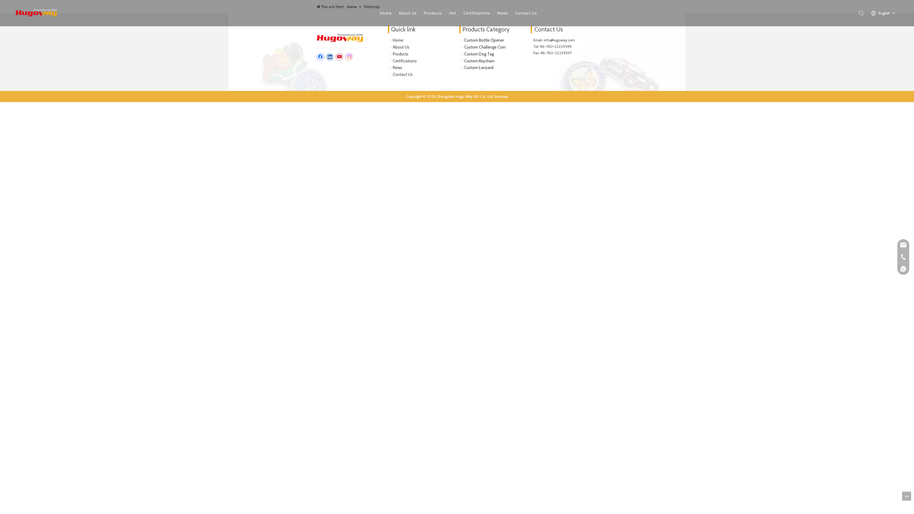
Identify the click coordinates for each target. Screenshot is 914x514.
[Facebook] (320, 57)
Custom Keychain (479, 61)
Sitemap (501, 96)
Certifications (476, 13)
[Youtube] (339, 57)
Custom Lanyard (478, 67)
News (502, 13)
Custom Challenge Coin (485, 47)
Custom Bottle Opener (484, 40)
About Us (408, 13)
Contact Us (526, 13)
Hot (452, 13)
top (906, 496)
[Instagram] (349, 57)
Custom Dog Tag (479, 54)
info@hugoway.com (560, 40)
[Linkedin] (330, 57)
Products (433, 13)
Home (386, 13)
